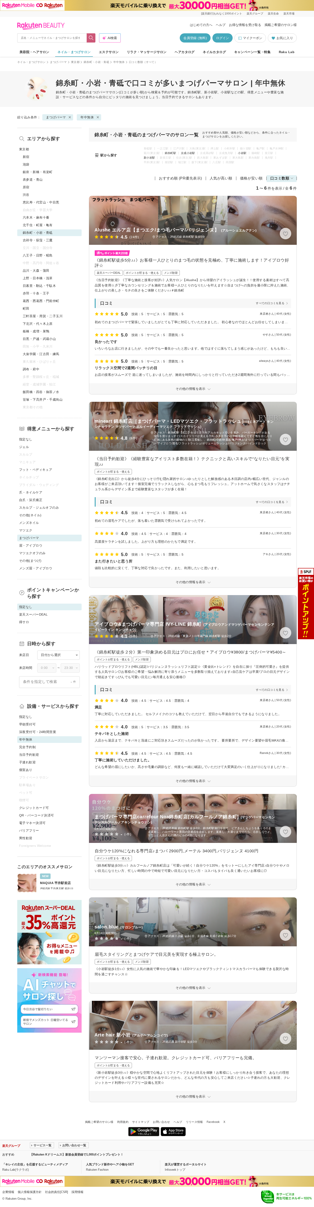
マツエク (25, 530)
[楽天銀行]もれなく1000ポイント (221, 13)
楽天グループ (255, 13)
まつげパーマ (58, 62)
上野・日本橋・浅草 (38, 278)
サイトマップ (140, 1122)
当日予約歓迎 (29, 754)
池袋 (26, 164)
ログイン (222, 38)
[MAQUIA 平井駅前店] (49, 883)
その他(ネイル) (30, 515)
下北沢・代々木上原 (38, 323)
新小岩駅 (149, 157)
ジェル (24, 447)
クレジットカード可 (34, 808)
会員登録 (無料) (195, 38)
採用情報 (77, 1192)
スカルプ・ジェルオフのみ (39, 507)
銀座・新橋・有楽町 (38, 172)
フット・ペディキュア (35, 469)
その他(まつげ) (30, 560)
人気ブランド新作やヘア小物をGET (110, 1164)
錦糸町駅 (170, 153)
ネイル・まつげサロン (74, 52)
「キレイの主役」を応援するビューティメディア (35, 1164)
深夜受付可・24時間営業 (37, 732)
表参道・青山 (33, 179)
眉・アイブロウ (30, 545)
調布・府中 (31, 369)
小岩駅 (242, 153)
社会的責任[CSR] (56, 1192)
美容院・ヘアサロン (34, 52)
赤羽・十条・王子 (36, 293)
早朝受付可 (27, 724)
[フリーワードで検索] (91, 38)
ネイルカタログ (214, 52)
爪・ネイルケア (30, 492)
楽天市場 (288, 13)
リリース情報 (194, 1122)
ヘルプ (221, 25)
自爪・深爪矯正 (30, 500)
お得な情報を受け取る (245, 25)
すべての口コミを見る (270, 303)
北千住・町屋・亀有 (38, 225)
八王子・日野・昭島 (38, 255)
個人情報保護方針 (30, 1192)
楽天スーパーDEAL (33, 614)
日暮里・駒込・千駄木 (39, 286)
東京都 (75, 62)
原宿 (26, 187)
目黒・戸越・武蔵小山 (39, 339)
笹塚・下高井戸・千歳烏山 (43, 399)
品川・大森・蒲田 (36, 270)
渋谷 (26, 195)
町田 (26, 308)
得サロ (24, 622)
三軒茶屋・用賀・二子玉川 (43, 316)
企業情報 (8, 1192)
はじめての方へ (201, 25)
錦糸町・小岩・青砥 (96, 62)
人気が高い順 (221, 178)
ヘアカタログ (185, 52)
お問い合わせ (161, 1122)
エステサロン (109, 52)
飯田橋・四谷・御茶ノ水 (41, 392)
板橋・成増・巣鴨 (36, 331)
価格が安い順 (251, 178)
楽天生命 (273, 13)
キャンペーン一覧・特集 (252, 52)
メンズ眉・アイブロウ (35, 568)
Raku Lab (286, 52)
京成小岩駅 (188, 153)
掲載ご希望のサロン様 (281, 25)
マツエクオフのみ (32, 553)
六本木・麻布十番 (36, 217)
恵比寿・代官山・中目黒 (41, 202)
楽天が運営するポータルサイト (186, 1164)
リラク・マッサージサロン (147, 52)
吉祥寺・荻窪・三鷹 (38, 240)
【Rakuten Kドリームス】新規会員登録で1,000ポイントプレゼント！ (76, 1154)
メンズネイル (29, 523)
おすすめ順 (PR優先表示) (180, 178)
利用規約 (122, 1122)
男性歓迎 (25, 838)
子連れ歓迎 (27, 762)
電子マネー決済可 (32, 823)
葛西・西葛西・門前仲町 (41, 301)
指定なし (25, 439)
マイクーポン (252, 38)
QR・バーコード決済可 (36, 815)
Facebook (213, 1122)
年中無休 (119, 62)
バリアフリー (29, 830)
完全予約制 (27, 747)
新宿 (26, 157)
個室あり (25, 770)
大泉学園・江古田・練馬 (41, 354)
